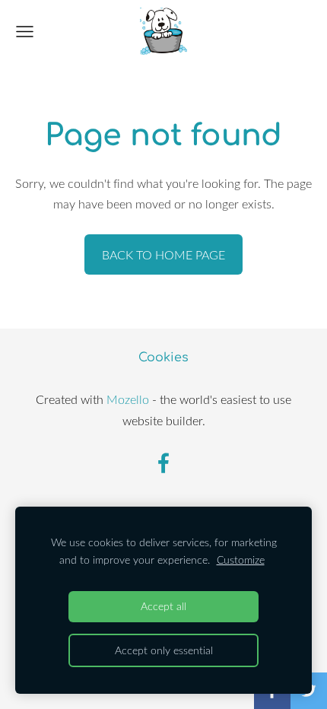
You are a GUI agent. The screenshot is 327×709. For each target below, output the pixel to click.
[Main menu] (25, 31)
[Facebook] (163, 463)
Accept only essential (164, 650)
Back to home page (163, 254)
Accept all (163, 606)
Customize (241, 559)
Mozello (127, 399)
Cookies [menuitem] (163, 357)
